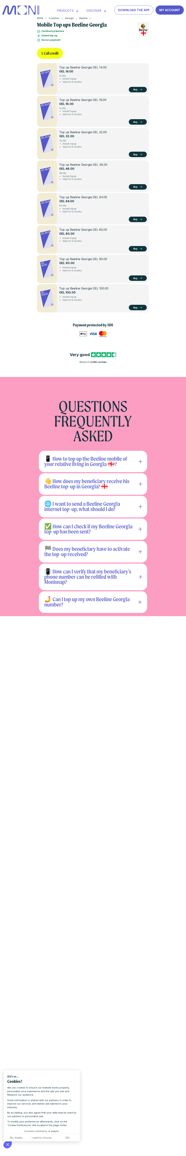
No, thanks (16, 1137)
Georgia (69, 18)
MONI (40, 18)
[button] (7, 1144)
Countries (54, 18)
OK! (67, 1137)
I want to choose (42, 1137)
